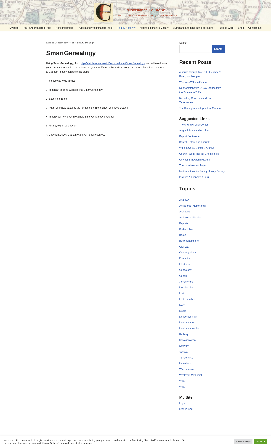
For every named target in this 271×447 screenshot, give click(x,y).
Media (182, 311)
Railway (183, 334)
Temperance (186, 357)
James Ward (227, 28)
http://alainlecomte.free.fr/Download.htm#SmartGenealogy (113, 63)
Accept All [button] (260, 441)
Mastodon (141, 431)
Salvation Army (187, 340)
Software (184, 346)
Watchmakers (186, 369)
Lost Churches (187, 299)
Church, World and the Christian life (199, 154)
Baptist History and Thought (194, 142)
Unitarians (185, 363)
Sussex (183, 351)
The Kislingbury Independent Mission (200, 108)
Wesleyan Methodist (190, 375)
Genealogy (185, 270)
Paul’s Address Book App (37, 28)
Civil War (184, 246)
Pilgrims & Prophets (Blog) (194, 177)
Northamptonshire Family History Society (202, 171)
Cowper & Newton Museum (194, 159)
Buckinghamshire (189, 240)
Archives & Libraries (190, 217)
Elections (184, 264)
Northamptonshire (189, 328)
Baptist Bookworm (189, 136)
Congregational (188, 252)
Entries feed (186, 409)
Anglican (184, 200)
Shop (241, 28)
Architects (184, 211)
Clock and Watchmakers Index (96, 28)
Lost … (183, 293)
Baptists (183, 223)
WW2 (182, 386)
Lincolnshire (186, 287)
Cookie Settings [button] (243, 441)
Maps (182, 305)
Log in (182, 403)
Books (182, 235)
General (183, 276)
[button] (74, 27)
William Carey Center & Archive (196, 148)
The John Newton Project (193, 165)
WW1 (182, 381)
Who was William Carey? (193, 82)
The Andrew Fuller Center (193, 124)
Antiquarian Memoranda (192, 205)
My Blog (14, 28)
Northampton (186, 322)
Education (185, 258)
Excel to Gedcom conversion (60, 42)
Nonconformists (188, 316)
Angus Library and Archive (194, 130)
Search (183, 42)
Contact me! (255, 28)
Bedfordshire (186, 229)
